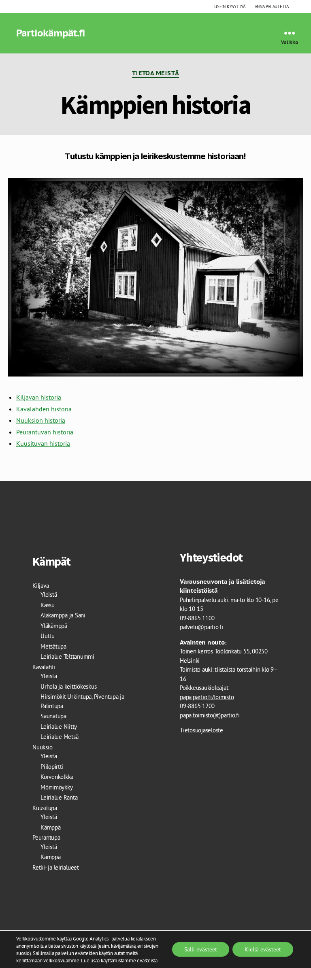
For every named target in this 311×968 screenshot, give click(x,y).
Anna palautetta (272, 6)
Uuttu (47, 636)
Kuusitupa (44, 808)
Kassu (47, 605)
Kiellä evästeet (263, 949)
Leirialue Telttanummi (67, 656)
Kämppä (50, 827)
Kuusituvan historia (43, 443)
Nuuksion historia (40, 420)
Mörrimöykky (56, 787)
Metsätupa (53, 646)
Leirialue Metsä (59, 736)
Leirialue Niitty (58, 726)
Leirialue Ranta (58, 797)
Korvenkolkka (56, 777)
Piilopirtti (51, 766)
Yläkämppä (53, 626)
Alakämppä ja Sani (62, 615)
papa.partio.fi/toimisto (207, 697)
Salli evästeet (200, 949)
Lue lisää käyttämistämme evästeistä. (119, 960)
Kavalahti (43, 667)
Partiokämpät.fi (50, 33)
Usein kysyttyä (229, 6)
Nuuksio (42, 747)
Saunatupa (53, 716)
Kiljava (40, 585)
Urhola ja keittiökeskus (68, 686)
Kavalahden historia (44, 409)
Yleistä (48, 594)
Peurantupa (46, 837)
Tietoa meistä (155, 73)
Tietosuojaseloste (201, 730)
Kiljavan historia (38, 397)
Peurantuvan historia (44, 432)
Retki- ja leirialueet (55, 867)
